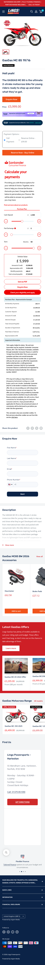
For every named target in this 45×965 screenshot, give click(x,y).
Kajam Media (15, 920)
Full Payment (10, 140)
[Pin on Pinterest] (32, 428)
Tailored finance (9, 864)
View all (39, 556)
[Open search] (31, 11)
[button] (6, 852)
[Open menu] (3, 12)
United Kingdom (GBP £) (12, 916)
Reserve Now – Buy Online (22, 152)
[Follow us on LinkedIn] (17, 932)
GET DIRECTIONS (22, 802)
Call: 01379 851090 (16, 792)
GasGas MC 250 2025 (13, 726)
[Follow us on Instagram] (8, 932)
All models (38, 701)
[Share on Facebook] (28, 428)
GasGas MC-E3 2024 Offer (15, 677)
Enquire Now (11, 99)
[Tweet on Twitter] (36, 428)
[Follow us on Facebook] (4, 932)
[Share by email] (41, 428)
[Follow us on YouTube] (12, 932)
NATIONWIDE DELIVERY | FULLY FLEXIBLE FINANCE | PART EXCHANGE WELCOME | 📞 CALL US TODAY (22, 3)
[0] (40, 11)
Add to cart (16, 611)
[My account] (36, 11)
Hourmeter (9, 591)
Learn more (11, 648)
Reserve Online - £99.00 (28, 140)
